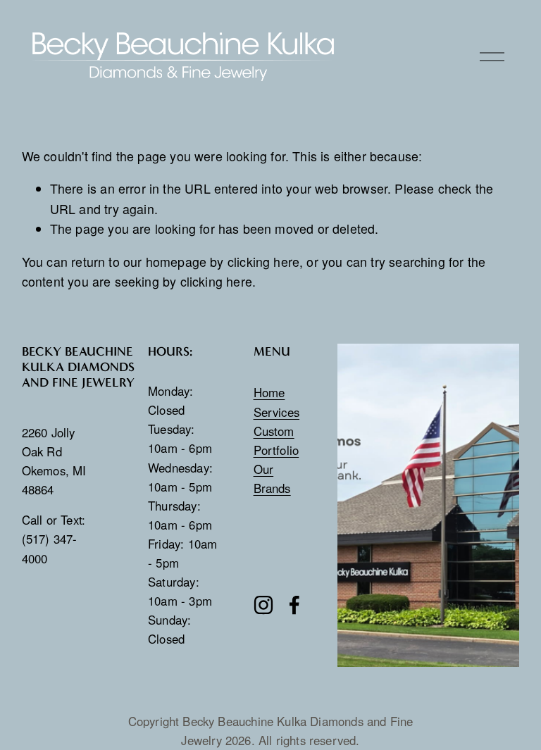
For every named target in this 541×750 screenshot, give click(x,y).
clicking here (263, 261)
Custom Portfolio (276, 440)
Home (269, 392)
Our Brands (272, 478)
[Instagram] (263, 605)
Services (276, 412)
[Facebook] (294, 605)
